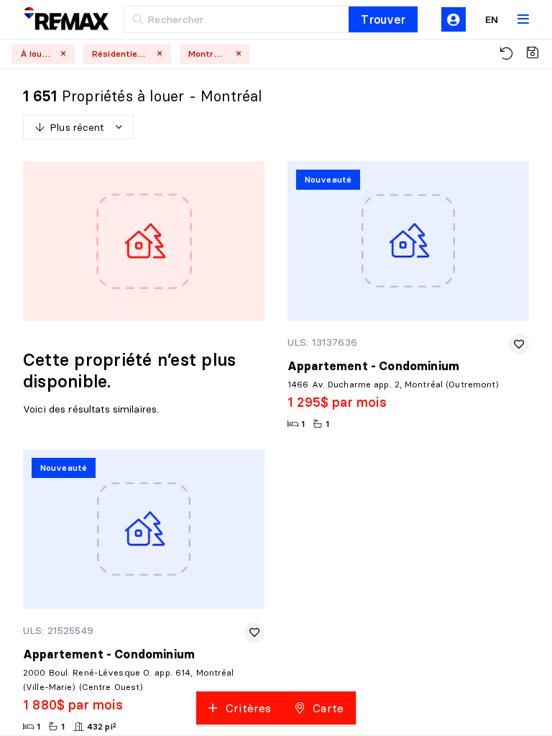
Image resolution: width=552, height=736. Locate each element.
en (491, 19)
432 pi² (101, 726)
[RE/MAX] (57, 19)
